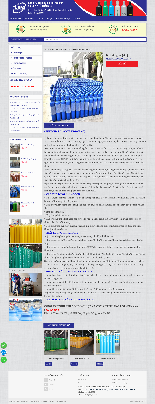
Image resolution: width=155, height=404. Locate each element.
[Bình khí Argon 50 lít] (56, 343)
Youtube (51, 389)
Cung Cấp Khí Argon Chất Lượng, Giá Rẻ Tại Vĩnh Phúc (24, 122)
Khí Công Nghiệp (63, 19)
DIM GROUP (141, 401)
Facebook (52, 380)
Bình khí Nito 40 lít (27, 187)
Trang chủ (16, 19)
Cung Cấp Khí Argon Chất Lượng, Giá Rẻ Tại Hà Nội (24, 110)
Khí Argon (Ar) (117, 55)
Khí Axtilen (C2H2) (18, 63)
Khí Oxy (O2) (15, 47)
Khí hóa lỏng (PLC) (18, 74)
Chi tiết (48, 364)
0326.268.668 (129, 29)
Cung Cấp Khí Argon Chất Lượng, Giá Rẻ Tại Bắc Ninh (24, 116)
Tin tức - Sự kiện (45, 19)
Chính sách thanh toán (120, 379)
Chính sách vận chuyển (121, 383)
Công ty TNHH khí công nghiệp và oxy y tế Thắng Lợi (37, 401)
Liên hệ (77, 19)
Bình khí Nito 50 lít (27, 203)
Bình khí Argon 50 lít (56, 359)
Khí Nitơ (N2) (15, 68)
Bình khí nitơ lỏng (27, 145)
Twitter (51, 384)
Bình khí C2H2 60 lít (28, 173)
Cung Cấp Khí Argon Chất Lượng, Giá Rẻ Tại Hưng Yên (24, 129)
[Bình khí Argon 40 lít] (108, 343)
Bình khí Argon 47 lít (82, 359)
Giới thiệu (29, 19)
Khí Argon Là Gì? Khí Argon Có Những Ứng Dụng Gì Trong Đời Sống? (25, 103)
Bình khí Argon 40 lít (108, 359)
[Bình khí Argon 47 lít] (82, 343)
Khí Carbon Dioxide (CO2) (21, 58)
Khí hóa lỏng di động (28, 159)
